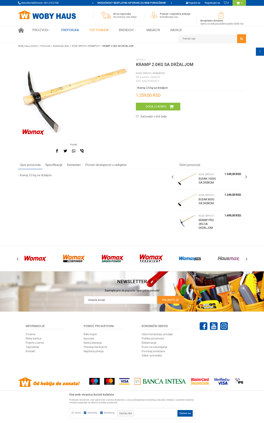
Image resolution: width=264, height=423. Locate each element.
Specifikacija (53, 165)
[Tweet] (65, 151)
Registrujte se (212, 2)
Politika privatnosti (153, 338)
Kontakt (30, 351)
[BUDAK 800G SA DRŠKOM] (187, 200)
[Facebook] (57, 151)
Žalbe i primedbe (152, 355)
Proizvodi (45, 46)
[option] (132, 3)
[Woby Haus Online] (47, 15)
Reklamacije (149, 342)
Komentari (74, 165)
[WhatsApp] (73, 151)
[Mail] (90, 151)
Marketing (109, 412)
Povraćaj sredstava (153, 351)
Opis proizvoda (30, 165)
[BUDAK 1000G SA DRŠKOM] (187, 179)
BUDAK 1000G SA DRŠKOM (207, 180)
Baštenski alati (61, 46)
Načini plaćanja (93, 342)
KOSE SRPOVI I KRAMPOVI (86, 46)
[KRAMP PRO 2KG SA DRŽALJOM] (187, 221)
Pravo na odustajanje (154, 347)
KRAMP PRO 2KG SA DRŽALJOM (206, 224)
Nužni (78, 412)
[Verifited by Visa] (222, 381)
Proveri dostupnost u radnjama (105, 165)
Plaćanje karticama (95, 347)
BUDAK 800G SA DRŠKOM (206, 201)
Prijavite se (170, 300)
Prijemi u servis (35, 342)
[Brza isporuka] (107, 15)
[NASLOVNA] (21, 30)
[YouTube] (214, 326)
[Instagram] (224, 326)
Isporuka (89, 338)
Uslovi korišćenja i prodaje (157, 334)
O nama (30, 334)
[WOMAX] (33, 132)
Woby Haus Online (27, 46)
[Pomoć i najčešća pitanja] (155, 15)
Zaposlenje (32, 347)
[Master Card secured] (200, 381)
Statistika (92, 412)
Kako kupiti (90, 334)
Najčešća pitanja (94, 351)
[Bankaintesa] (160, 381)
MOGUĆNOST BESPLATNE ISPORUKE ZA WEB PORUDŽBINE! (131, 2)
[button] (212, 38)
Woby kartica (33, 338)
